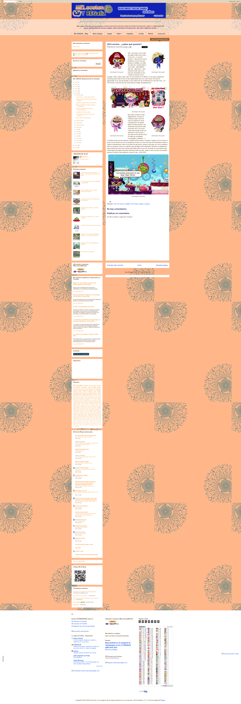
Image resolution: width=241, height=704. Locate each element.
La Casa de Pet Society (81, 506)
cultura (88, 406)
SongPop (90, 415)
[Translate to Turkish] (111, 21)
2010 (76, 147)
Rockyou (78, 395)
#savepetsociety (77, 393)
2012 (76, 93)
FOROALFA (77, 645)
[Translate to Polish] (126, 21)
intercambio (75, 399)
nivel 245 (77, 426)
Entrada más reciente (115, 265)
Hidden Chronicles (81, 402)
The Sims (92, 405)
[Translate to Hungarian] (130, 21)
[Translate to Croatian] (122, 21)
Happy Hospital (85, 423)
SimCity (79, 405)
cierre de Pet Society (96, 395)
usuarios (83, 407)
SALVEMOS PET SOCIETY (81, 527)
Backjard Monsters (82, 418)
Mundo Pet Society (80, 538)
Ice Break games (82, 413)
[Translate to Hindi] (116, 21)
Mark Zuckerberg (97, 413)
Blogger (163, 700)
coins (74, 390)
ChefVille (85, 401)
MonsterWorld (93, 423)
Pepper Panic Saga (77, 424)
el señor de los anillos (95, 398)
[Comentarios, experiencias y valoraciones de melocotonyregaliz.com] (86, 671)
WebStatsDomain (115, 658)
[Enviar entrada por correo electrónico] (109, 201)
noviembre (79, 120)
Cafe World (82, 409)
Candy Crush (98, 420)
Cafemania (82, 420)
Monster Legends (88, 414)
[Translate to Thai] (92, 21)
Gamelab (80, 423)
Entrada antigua (162, 265)
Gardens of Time (97, 394)
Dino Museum (78, 657)
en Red (141, 34)
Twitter (96, 405)
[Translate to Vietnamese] (103, 21)
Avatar (86, 397)
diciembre (79, 95)
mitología (78, 407)
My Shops (94, 414)
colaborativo (76, 406)
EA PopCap (90, 401)
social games (97, 385)
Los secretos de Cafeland (87, 251)
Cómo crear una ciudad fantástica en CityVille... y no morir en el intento (90, 234)
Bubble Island (89, 419)
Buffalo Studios (76, 420)
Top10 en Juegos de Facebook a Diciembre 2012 (84, 109)
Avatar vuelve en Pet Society (83, 118)
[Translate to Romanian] (139, 21)
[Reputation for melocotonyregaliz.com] (116, 662)
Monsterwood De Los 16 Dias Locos (83, 463)
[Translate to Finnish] (143, 21)
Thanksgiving (91, 424)
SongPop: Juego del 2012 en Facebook (86, 102)
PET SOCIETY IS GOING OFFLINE (83, 437)
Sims (86, 415)
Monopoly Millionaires (78, 414)
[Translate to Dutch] (137, 21)
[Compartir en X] (128, 47)
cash (89, 387)
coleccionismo (81, 398)
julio (77, 129)
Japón (99, 397)
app (100, 405)
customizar (90, 391)
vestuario (147, 204)
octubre (78, 122)
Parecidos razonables (89, 403)
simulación (75, 418)
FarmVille (79, 390)
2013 (115, 204)
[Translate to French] (107, 21)
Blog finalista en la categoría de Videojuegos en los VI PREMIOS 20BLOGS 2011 (118, 645)
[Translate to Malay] (96, 21)
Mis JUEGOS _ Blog (81, 34)
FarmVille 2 (82, 411)
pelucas (81, 399)
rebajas (141, 204)
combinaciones (83, 406)
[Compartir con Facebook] (130, 47)
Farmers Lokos (79, 551)
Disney (80, 394)
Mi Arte (150, 34)
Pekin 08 (99, 423)
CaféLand (92, 420)
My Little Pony (79, 403)
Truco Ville (78, 547)
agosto (78, 127)
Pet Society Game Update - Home (84, 544)
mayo (77, 134)
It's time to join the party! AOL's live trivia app (85, 456)
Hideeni (87, 402)
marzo (78, 138)
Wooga (88, 395)
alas (95, 416)
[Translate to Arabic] (94, 21)
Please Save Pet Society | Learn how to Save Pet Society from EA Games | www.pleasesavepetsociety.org (85, 483)
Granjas (95, 397)
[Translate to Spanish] (83, 21)
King (74, 395)
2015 (76, 86)
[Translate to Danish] (135, 21)
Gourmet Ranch (89, 411)
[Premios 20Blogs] (111, 649)
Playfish (85, 385)
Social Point (82, 391)
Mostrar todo (99, 666)
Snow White (85, 424)
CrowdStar (98, 422)
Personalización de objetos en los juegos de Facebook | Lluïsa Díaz (86, 295)
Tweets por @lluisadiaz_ (79, 561)
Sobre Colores (78, 638)
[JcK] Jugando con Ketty (82, 655)
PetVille (96, 403)
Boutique (75, 394)
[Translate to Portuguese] (90, 21)
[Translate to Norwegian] (145, 21)
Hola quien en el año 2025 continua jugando (84, 591)
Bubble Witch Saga (97, 419)
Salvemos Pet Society (81, 526)
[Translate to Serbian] (120, 21)
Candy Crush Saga (87, 393)
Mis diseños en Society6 (79, 621)
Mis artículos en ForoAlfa (79, 623)
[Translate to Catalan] (158, 21)
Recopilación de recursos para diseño (83, 626)
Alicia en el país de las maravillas (93, 407)
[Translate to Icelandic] (128, 21)
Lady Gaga (89, 413)
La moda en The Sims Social (83, 112)
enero (77, 142)
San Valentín (83, 395)
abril (77, 136)
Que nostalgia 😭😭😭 (79, 602)
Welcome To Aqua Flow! (80, 533)
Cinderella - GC (78, 476)
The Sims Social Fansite (81, 512)
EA (92, 394)
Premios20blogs (80, 415)
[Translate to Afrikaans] (118, 21)
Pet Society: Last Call (81, 490)
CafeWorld (90, 397)
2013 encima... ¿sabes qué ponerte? (85, 97)
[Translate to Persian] (156, 21)
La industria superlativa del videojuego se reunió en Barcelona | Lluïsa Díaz (86, 320)
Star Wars (95, 415)
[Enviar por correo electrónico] (124, 47)
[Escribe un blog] (126, 47)
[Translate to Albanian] (124, 21)
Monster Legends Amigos (82, 461)
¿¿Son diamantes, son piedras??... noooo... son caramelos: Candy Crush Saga (90, 174)
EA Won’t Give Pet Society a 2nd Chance (84, 486)
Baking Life (89, 418)
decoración (98, 416)
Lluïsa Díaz (85, 156)
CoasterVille (86, 422)
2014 (76, 88)
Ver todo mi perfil (84, 159)
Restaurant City (91, 389)
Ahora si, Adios (78, 507)
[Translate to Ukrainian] (132, 21)
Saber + (119, 34)
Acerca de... (162, 34)
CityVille (94, 387)
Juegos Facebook (80, 441)
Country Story (88, 409)
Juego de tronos (93, 402)
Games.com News (80, 455)
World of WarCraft (83, 416)
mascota (89, 394)
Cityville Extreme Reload (81, 467)
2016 (76, 84)
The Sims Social (82, 389)
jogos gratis (76, 604)
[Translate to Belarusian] (152, 21)
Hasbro (75, 402)
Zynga (90, 385)
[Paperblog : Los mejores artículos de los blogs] (143, 692)
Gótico (99, 401)
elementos (93, 406)
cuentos (99, 393)
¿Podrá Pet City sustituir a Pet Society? (91, 225)
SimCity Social (85, 405)
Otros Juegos (97, 34)
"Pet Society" (97, 391)
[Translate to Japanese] (98, 21)
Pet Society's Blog (80, 532)
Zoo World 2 (90, 416)
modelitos (127, 204)
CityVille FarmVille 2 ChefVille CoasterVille (86, 554)
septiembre (79, 125)
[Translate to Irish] (147, 21)
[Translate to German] (105, 21)
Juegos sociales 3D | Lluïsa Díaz (83, 306)
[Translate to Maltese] (150, 21)
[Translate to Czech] (133, 21)
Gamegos (75, 391)
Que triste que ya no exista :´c (80, 595)
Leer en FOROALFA (78, 291)
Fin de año (120, 204)
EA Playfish (76, 387)
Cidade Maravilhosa (77, 422)
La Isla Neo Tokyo (79, 450)
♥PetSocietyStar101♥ (81, 519)
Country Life (92, 422)
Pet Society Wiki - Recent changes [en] (85, 435)
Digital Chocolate (96, 409)
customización (76, 397)
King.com (75, 398)
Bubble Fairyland (82, 419)
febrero (78, 140)
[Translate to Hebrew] (115, 21)
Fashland (75, 423)
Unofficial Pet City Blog (81, 475)
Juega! (109, 34)
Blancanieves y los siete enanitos (92, 399)
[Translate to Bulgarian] (148, 21)
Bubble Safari (76, 409)
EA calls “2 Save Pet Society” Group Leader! (85, 501)
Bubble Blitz (95, 418)
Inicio (139, 265)
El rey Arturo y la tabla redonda (89, 410)
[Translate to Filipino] (86, 21)
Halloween (85, 390)
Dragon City (92, 390)
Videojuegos (76, 46)
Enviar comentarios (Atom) (142, 272)
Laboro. (76, 651)
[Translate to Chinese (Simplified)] (100, 21)
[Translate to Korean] (101, 21)
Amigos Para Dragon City (82, 449)
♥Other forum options (80, 521)
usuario (82, 397)
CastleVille (75, 401)
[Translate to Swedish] (141, 21)
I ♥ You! (77, 539)
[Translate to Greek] (109, 21)
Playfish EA (98, 389)
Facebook (84, 387)
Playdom (94, 393)
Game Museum (78, 660)
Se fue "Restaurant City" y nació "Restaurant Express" (89, 190)
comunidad (87, 398)
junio (77, 131)
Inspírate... (130, 34)
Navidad (84, 394)
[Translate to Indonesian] (84, 21)
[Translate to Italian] (88, 21)
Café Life (88, 420)
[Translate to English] (81, 21)
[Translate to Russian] (113, 21)
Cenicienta (80, 401)
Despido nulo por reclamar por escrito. (85, 652)
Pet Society (134, 204)
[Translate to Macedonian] (154, 21)
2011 (76, 145)
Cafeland (98, 390)
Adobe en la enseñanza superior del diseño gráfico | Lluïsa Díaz (84, 283)
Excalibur (95, 401)
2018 (76, 82)
